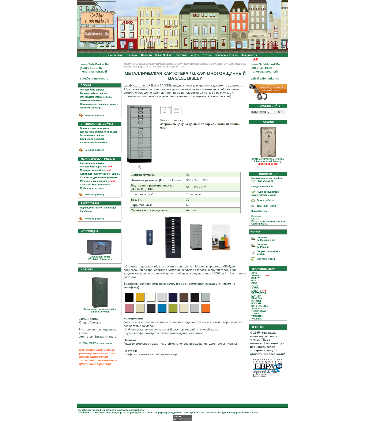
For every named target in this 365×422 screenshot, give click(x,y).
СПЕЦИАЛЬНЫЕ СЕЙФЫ (96, 123)
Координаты (249, 55)
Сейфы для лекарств (92, 139)
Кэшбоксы (86, 211)
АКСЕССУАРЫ (89, 203)
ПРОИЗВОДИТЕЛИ (263, 268)
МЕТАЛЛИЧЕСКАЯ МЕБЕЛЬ (97, 158)
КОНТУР (256, 296)
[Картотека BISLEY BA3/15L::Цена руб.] (149, 245)
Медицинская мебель (92, 170)
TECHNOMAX (258, 311)
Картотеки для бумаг (92, 163)
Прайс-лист (84, 412)
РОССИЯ (256, 303)
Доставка (181, 55)
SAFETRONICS (259, 306)
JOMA (254, 285)
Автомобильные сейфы (94, 142)
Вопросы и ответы (226, 55)
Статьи (207, 55)
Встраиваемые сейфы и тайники (99, 104)
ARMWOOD (257, 275)
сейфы (99, 410)
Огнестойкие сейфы (92, 89)
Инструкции (191, 412)
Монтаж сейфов (266, 259)
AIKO (254, 273)
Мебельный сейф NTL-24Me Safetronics (100, 257)
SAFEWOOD (258, 308)
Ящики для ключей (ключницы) (98, 207)
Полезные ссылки (247, 412)
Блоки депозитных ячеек (94, 128)
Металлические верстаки (94, 181)
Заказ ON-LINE (101, 412)
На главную (115, 55)
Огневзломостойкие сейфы (96, 97)
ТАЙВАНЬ (257, 316)
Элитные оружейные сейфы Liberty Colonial (99, 310)
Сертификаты (258, 223)
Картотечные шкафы (136, 64)
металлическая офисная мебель (125, 410)
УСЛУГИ (255, 232)
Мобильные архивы (92, 188)
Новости (146, 55)
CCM (254, 283)
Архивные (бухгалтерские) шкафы (100, 174)
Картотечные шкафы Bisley (166, 64)
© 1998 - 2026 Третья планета (95, 343)
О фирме (132, 55)
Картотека (131, 322)
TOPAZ (255, 313)
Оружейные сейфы (91, 107)
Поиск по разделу (93, 115)
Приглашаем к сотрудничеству (218, 412)
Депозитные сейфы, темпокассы (99, 131)
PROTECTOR (258, 293)
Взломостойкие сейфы (93, 93)
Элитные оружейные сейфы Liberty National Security (267, 161)
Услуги (195, 55)
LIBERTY (256, 290)
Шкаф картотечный (137, 85)
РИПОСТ (256, 301)
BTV (253, 280)
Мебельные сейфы (91, 100)
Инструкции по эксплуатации (267, 221)
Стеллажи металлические (95, 184)
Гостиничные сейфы (92, 135)
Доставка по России (263, 245)
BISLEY (255, 278)
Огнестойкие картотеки (93, 166)
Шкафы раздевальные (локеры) (99, 177)
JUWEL (255, 288)
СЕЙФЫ (85, 85)
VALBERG (257, 318)
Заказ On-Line (163, 55)
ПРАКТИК (256, 298)
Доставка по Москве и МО (266, 238)
